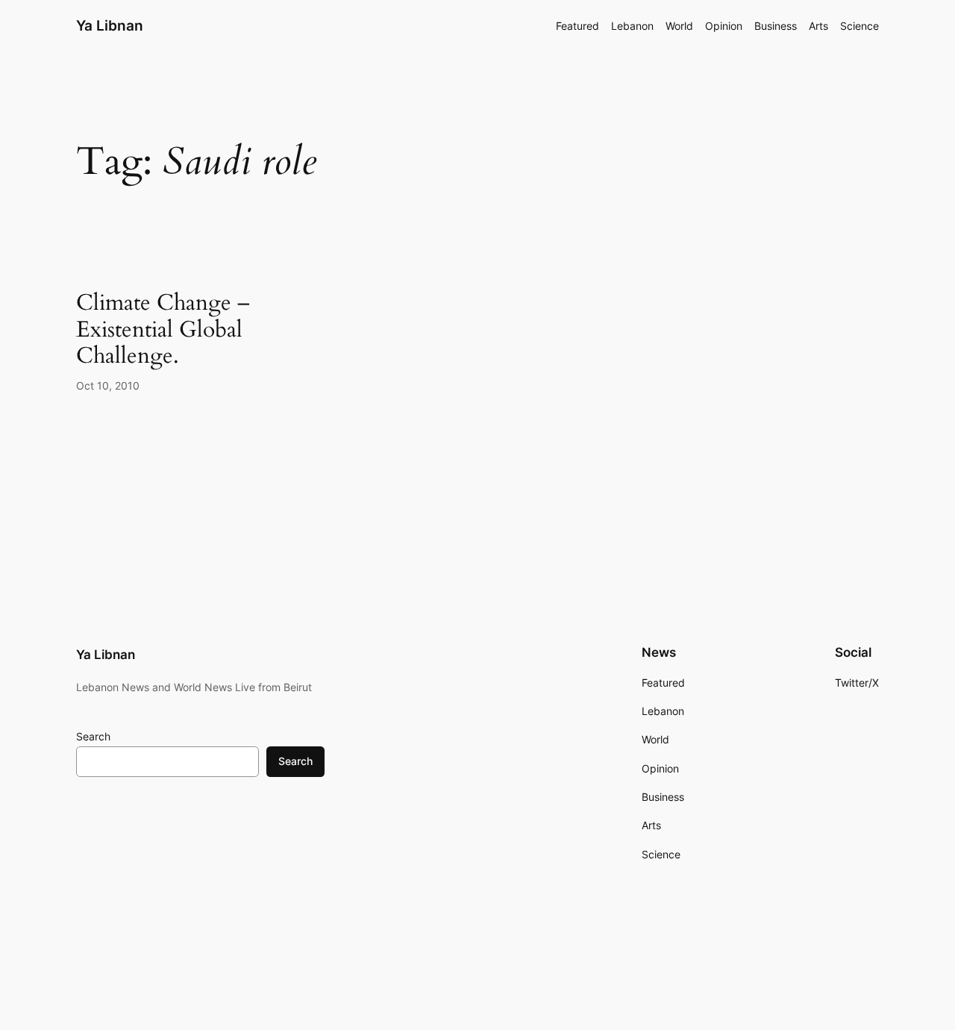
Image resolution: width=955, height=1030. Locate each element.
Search (93, 736)
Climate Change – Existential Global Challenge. (163, 330)
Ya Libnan (109, 25)
